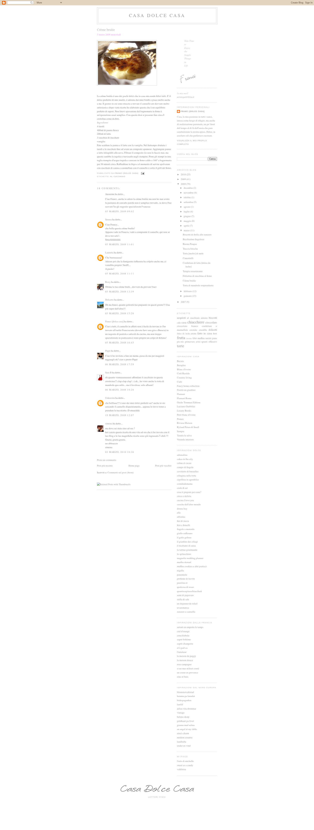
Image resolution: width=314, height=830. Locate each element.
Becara (180, 361)
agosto (187, 206)
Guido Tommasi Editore (188, 402)
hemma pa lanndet (186, 696)
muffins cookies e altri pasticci (192, 566)
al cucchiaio (117, 177)
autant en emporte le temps (190, 627)
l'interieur (181, 652)
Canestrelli (188, 258)
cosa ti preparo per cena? (189, 492)
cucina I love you (185, 500)
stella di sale (183, 599)
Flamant (181, 394)
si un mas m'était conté (188, 668)
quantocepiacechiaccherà (189, 591)
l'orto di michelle (185, 761)
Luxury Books (184, 410)
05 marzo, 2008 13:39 (119, 291)
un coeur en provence (187, 672)
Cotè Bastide (183, 373)
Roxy (108, 282)
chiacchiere (195, 322)
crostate (193, 329)
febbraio (188, 291)
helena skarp (183, 716)
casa (184, 322)
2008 (183, 183)
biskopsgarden (184, 700)
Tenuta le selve (184, 435)
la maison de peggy (186, 656)
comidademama (184, 483)
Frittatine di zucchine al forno (197, 276)
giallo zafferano (184, 533)
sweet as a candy (185, 765)
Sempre (180, 431)
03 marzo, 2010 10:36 (119, 452)
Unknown (110, 397)
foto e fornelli (183, 525)
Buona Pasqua (190, 244)
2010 (183, 174)
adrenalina (182, 454)
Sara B (108, 372)
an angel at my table (187, 729)
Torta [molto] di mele (193, 253)
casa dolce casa (157, 15)
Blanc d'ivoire (184, 369)
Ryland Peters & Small (188, 427)
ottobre (187, 197)
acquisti (181, 317)
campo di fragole (185, 467)
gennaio (188, 295)
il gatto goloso (184, 537)
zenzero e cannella (186, 611)
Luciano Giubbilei (186, 406)
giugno (187, 216)
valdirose (181, 769)
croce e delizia (184, 496)
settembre (189, 202)
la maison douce (185, 660)
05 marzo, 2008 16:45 (119, 342)
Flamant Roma (184, 398)
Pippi (107, 350)
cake (179, 322)
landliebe (181, 741)
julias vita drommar (186, 708)
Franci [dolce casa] (114, 321)
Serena (108, 219)
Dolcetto (109, 299)
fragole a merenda (185, 529)
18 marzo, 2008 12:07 (119, 415)
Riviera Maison (184, 423)
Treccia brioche (190, 248)
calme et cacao (184, 463)
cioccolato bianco (187, 326)
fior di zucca (183, 521)
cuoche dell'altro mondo (189, 504)
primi (198, 341)
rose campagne (184, 664)
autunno (204, 318)
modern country (185, 737)
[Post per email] (142, 173)
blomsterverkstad (185, 692)
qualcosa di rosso (185, 587)
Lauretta (109, 252)
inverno (189, 338)
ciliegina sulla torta (186, 475)
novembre (189, 192)
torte (180, 345)
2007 (183, 301)
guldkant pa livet (185, 721)
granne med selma (186, 725)
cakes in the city (185, 459)
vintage (180, 712)
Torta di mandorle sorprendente (198, 285)
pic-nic (180, 341)
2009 (183, 179)
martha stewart (184, 562)
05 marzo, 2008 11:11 (119, 273)
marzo (187, 230)
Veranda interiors (185, 439)
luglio (187, 211)
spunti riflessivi (209, 341)
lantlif (180, 704)
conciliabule (183, 635)
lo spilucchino (184, 554)
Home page (134, 465)
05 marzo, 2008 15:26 (119, 313)
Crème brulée (189, 280)
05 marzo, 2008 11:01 (119, 244)
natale (209, 338)
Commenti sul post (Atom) (121, 472)
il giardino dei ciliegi (187, 541)
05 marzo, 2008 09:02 (119, 211)
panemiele (182, 574)
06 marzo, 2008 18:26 (119, 389)
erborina (181, 516)
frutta (181, 337)
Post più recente (105, 465)
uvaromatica (183, 607)
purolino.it (182, 582)
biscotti (213, 317)
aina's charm (183, 733)
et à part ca (182, 647)
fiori (215, 333)
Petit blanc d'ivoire (186, 414)
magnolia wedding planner (190, 558)
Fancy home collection (188, 386)
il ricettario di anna (186, 545)
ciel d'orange (183, 631)
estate (193, 333)
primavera (190, 341)
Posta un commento (106, 460)
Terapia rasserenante (193, 271)
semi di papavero (185, 595)
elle (179, 512)
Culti (179, 381)
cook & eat (182, 488)
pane (214, 338)
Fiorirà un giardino (186, 389)
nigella (180, 570)
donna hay (182, 508)
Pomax (180, 419)
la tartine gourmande (187, 549)
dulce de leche (183, 333)
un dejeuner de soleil (187, 603)
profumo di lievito (186, 578)
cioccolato (211, 322)
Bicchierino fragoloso (193, 239)
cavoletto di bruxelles (187, 471)
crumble (203, 329)
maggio (188, 221)
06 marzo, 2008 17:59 (119, 364)
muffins (201, 338)
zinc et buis (182, 676)
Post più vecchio (163, 465)
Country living (184, 377)
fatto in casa (204, 333)
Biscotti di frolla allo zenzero (197, 234)
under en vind (184, 745)
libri (195, 338)
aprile (187, 225)
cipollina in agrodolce (188, 479)
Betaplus (181, 365)
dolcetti (213, 329)
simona (108, 423)
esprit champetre (185, 643)
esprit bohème (184, 639)
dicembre (188, 187)
